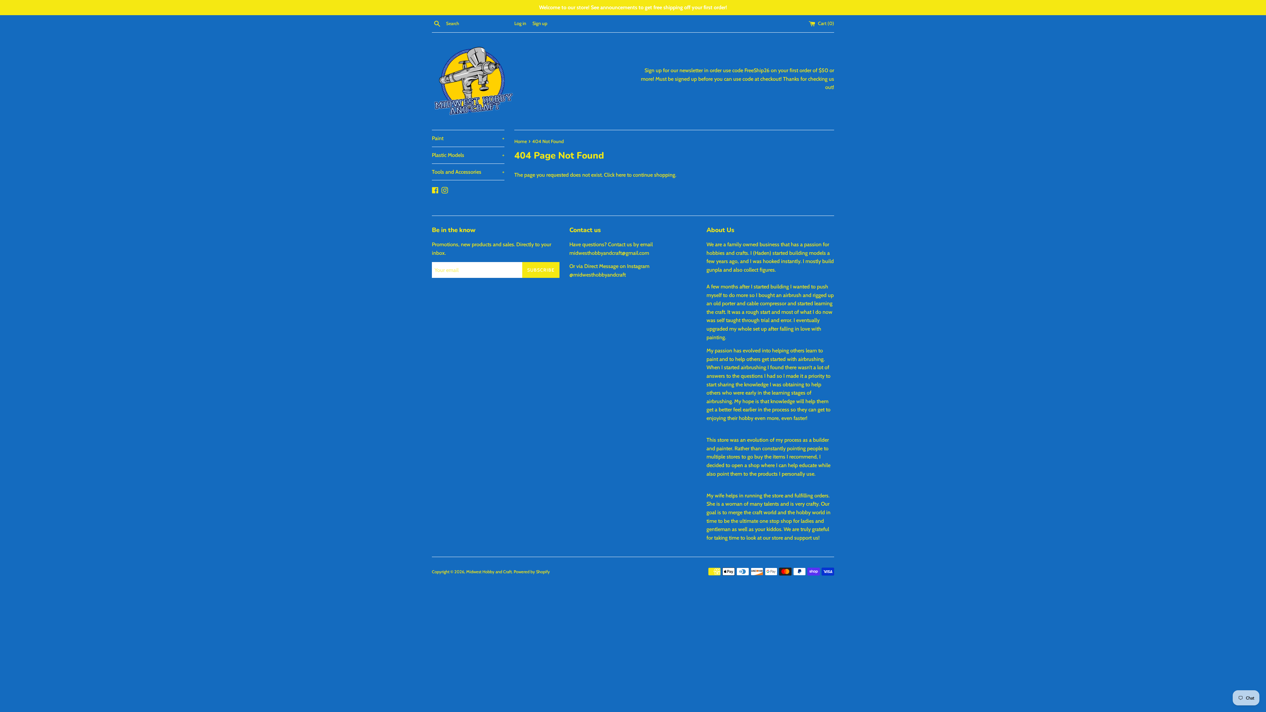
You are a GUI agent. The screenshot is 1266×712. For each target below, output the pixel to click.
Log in (520, 23)
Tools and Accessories (468, 172)
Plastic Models (468, 155)
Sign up (539, 23)
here (621, 175)
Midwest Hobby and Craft (489, 571)
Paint (468, 138)
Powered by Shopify (532, 571)
